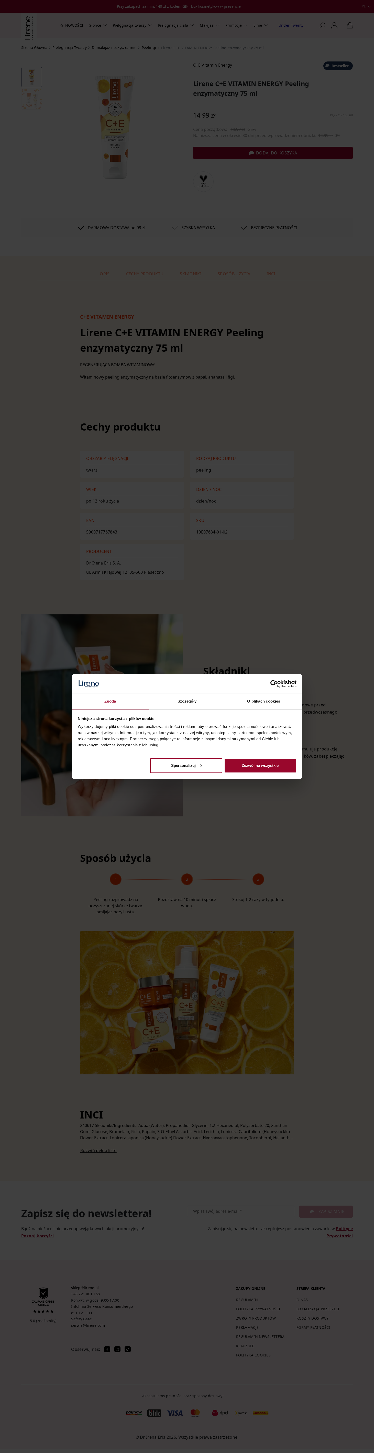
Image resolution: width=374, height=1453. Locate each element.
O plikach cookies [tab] (263, 701)
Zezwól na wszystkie (260, 765)
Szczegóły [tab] (187, 701)
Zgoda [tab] (110, 701)
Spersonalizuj (183, 765)
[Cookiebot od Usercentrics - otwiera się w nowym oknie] (274, 684)
